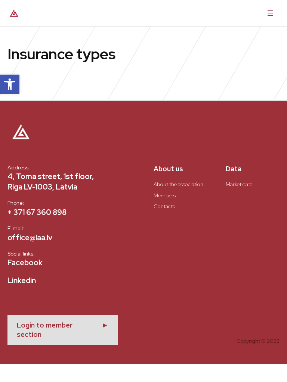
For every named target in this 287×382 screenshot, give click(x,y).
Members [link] (165, 195)
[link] (9, 84)
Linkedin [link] (21, 280)
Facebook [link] (25, 262)
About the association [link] (178, 184)
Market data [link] (239, 184)
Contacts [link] (164, 206)
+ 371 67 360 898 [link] (37, 212)
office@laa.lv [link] (29, 237)
